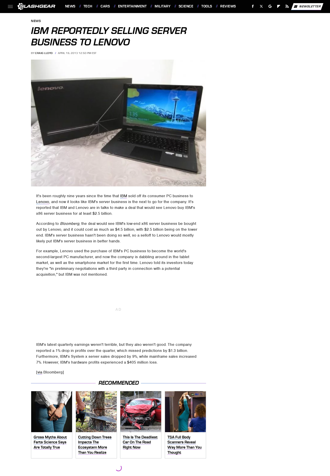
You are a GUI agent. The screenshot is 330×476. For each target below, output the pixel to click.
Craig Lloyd (44, 53)
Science (186, 6)
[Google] (269, 6)
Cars (105, 6)
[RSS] (287, 6)
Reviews (228, 6)
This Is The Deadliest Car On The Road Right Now (140, 442)
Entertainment (132, 6)
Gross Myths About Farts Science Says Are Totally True (50, 442)
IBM (123, 195)
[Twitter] (261, 6)
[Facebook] (253, 6)
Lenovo (42, 201)
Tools (206, 6)
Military (162, 6)
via (39, 372)
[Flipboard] (278, 6)
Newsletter (310, 6)
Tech (88, 6)
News (70, 6)
